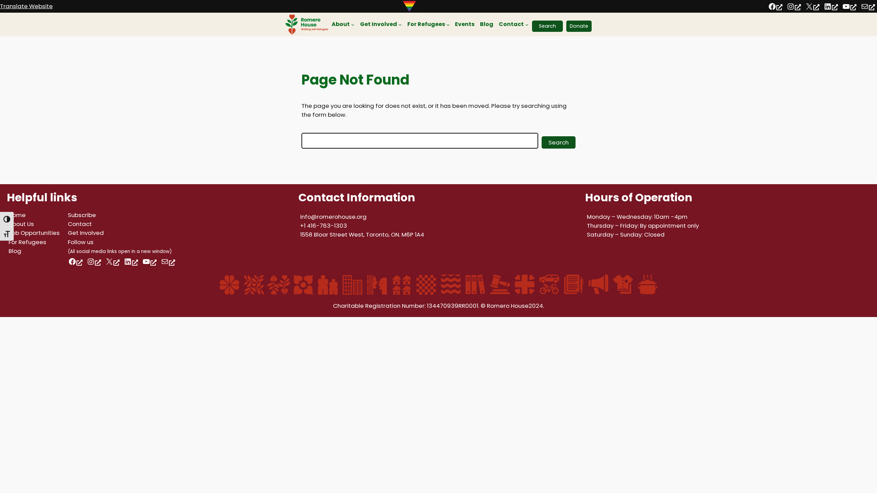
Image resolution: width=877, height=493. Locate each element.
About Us (21, 224)
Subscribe (82, 215)
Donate (579, 26)
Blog (15, 251)
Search (547, 26)
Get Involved (86, 233)
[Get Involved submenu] (400, 24)
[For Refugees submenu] (448, 24)
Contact (80, 224)
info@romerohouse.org (333, 217)
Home (17, 215)
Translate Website (26, 6)
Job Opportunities (34, 233)
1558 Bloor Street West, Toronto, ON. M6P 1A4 (362, 234)
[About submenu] (353, 24)
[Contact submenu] (527, 24)
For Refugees (27, 242)
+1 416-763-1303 (323, 226)
